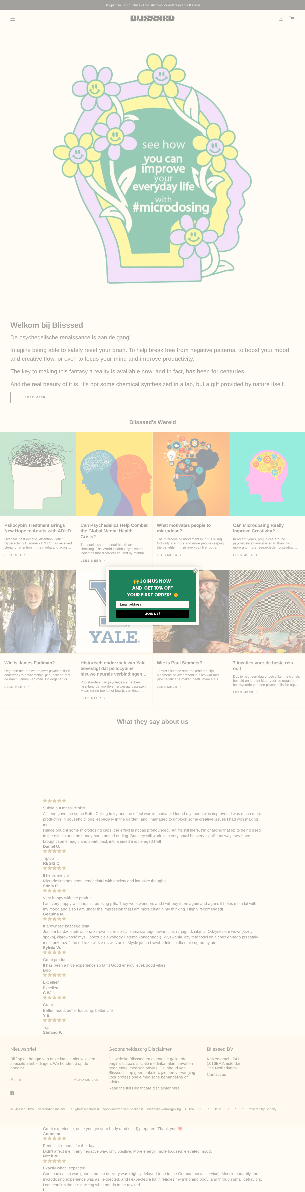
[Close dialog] (195, 571)
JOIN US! (152, 613)
